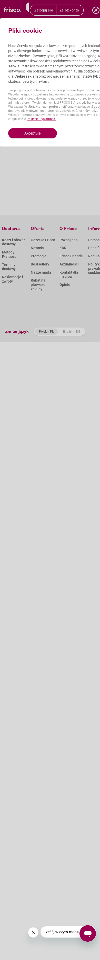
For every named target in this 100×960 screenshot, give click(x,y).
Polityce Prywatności (41, 119)
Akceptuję (32, 133)
